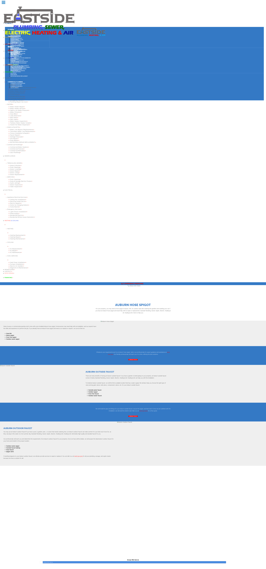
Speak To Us (133, 359)
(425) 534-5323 (134, 286)
